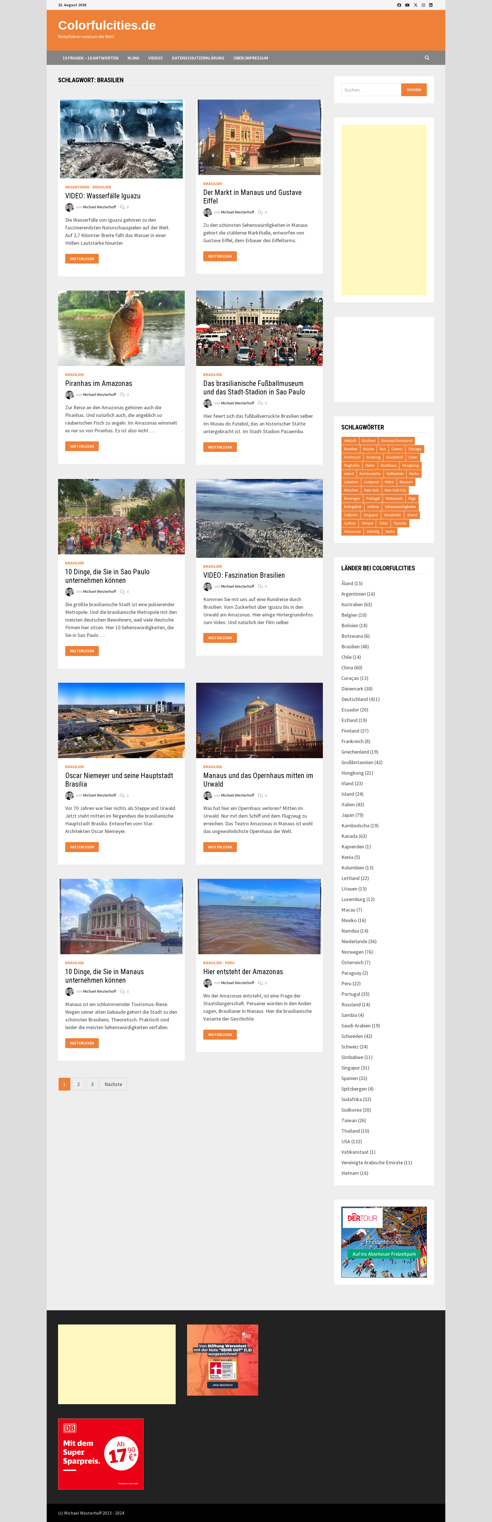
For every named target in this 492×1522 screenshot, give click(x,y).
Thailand (350, 1131)
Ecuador (350, 709)
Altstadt (350, 440)
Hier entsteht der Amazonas (243, 972)
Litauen (349, 888)
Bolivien (349, 625)
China (347, 667)
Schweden (352, 1036)
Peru (230, 962)
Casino (396, 449)
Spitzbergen (354, 1088)
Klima (133, 58)
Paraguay (351, 973)
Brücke (368, 449)
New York (371, 490)
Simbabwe (352, 1057)
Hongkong (410, 465)
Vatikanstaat (355, 1152)
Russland (351, 1004)
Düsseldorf (394, 457)
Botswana (352, 636)
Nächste (113, 1084)
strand (412, 515)
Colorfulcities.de (107, 25)
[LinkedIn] (431, 4)
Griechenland (355, 751)
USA (345, 1141)
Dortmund (352, 457)
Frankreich (352, 741)
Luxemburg (353, 899)
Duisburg (373, 457)
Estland (349, 720)
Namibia (350, 930)
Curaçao (350, 678)
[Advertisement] (384, 210)
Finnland (350, 730)
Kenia (347, 857)
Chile (346, 657)
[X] (416, 4)
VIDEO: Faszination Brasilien (244, 575)
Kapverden (352, 846)
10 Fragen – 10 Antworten (90, 58)
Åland (347, 583)
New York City (395, 490)
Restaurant (394, 498)
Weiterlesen (82, 259)
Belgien (349, 615)
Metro (389, 482)
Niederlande (354, 941)
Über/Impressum (250, 58)
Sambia (349, 1015)
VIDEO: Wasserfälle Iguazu (103, 196)
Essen (413, 457)
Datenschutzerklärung (198, 58)
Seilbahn (351, 515)
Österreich (352, 962)
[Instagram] (424, 4)
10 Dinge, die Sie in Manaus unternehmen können (104, 976)
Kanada (349, 836)
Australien (352, 604)
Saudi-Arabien (356, 1025)
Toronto (400, 523)
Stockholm (392, 515)
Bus (383, 449)
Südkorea (351, 1109)
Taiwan (349, 1120)
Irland (347, 783)
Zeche (390, 531)
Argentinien (77, 187)
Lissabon (351, 482)
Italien (348, 804)
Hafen (370, 465)
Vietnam (350, 1173)
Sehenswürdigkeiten (400, 506)
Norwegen (352, 498)
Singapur (371, 515)
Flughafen (352, 465)
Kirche (414, 473)
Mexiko (349, 920)
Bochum (369, 440)
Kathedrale (395, 473)
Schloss (373, 506)
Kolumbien (352, 867)
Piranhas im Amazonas (98, 383)
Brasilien (102, 187)
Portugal (373, 498)
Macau (348, 909)
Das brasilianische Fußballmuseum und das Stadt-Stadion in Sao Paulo (254, 387)
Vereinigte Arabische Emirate (372, 1162)
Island (349, 473)
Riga (412, 498)
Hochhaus (388, 465)
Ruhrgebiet (352, 506)
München (351, 490)
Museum (406, 482)
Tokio (383, 523)
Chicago (414, 449)
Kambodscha (370, 473)
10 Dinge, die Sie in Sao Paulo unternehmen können (107, 576)
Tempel (367, 523)
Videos (155, 58)
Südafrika (351, 1099)
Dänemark (352, 688)
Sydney (350, 523)
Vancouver (352, 531)
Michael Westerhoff (99, 206)
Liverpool (371, 482)
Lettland (350, 878)
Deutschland (354, 699)
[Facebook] (400, 4)
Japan (347, 815)
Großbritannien (357, 762)
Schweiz (349, 1046)
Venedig (373, 531)
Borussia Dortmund (397, 440)
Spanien (349, 1078)
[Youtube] (408, 4)
